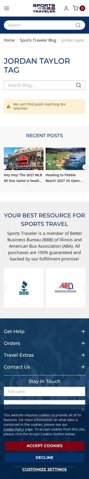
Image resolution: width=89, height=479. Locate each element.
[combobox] (44, 25)
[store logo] (45, 8)
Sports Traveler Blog (38, 40)
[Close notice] (83, 410)
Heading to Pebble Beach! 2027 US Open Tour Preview (63, 181)
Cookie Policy (14, 429)
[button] (67, 8)
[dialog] (44, 441)
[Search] (78, 86)
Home (9, 40)
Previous (4, 288)
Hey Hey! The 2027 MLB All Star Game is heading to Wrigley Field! (23, 181)
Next (85, 167)
